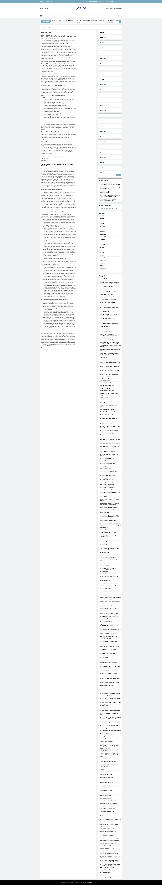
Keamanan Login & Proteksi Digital (107, 482)
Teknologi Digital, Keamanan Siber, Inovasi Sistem (110, 822)
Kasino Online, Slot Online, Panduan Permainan (109, 446)
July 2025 (102, 247)
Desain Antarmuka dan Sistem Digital (107, 318)
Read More (43, 160)
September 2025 (103, 242)
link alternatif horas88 (104, 512)
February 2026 (102, 229)
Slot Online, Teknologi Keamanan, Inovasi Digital (110, 722)
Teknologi (102, 769)
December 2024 (103, 265)
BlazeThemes (89, 882)
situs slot (102, 105)
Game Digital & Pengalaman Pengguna (108, 360)
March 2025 (102, 257)
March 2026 (102, 226)
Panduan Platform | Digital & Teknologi (108, 608)
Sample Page (79, 16)
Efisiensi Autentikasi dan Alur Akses (107, 339)
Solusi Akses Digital (104, 728)
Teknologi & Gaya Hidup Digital (106, 777)
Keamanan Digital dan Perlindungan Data (108, 471)
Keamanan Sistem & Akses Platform (107, 489)
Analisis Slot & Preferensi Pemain (107, 286)
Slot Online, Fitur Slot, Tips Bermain (107, 695)
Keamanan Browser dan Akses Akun (107, 463)
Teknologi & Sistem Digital (105, 798)
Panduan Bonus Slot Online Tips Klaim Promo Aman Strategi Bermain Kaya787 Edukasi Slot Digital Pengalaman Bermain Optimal (109, 548)
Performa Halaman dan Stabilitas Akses (108, 633)
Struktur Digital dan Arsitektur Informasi (108, 761)
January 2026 (102, 231)
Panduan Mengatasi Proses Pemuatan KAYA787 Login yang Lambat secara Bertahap (117, 20)
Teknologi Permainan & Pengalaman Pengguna (109, 840)
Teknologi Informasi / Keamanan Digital (108, 831)
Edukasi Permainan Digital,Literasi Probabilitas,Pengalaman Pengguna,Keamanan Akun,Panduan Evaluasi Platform (109, 336)
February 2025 (102, 260)
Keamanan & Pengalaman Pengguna (107, 451)
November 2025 (103, 236)
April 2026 (102, 223)
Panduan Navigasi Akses (105, 580)
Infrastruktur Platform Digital (106, 421)
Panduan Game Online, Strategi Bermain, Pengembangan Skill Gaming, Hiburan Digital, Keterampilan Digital (109, 570)
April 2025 (102, 255)
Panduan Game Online (104, 565)
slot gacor (65, 186)
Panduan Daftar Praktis (104, 555)
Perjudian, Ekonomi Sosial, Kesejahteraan (108, 636)
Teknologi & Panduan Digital (105, 795)
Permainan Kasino (103, 644)
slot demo (102, 126)
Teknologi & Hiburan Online (105, 779)
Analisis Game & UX (104, 278)
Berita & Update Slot (104, 305)
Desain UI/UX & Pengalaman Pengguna (108, 321)
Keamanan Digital (103, 466)
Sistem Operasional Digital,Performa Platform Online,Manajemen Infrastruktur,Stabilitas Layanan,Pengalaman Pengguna (109, 684)
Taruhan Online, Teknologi (105, 766)
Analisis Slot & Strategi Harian (106, 289)
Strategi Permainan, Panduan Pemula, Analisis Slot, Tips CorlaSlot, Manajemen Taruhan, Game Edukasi (110, 755)
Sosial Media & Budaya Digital (106, 738)
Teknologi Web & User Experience (107, 848)
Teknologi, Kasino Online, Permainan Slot (108, 851)
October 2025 (102, 239)
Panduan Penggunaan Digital (106, 605)
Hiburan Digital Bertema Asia (106, 399)
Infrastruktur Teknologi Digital (106, 423)
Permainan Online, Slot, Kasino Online (107, 653)
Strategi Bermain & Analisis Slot (106, 741)
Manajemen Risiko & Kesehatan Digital (108, 520)
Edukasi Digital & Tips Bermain (106, 331)
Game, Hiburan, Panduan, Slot (106, 382)
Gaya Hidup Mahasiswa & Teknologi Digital (109, 393)
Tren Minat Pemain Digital (105, 872)
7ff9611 (43, 38)
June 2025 (102, 250)
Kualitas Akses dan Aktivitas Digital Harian (109, 507)
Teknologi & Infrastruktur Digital (106, 782)
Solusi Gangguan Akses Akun (106, 736)
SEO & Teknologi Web (104, 670)
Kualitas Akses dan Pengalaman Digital (108, 509)
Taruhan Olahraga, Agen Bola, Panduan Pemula (109, 764)
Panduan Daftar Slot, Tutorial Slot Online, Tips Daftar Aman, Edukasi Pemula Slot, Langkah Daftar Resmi (110, 559)
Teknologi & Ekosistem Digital (106, 774)
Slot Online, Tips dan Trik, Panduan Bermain (109, 725)
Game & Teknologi (103, 357)
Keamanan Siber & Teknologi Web (107, 487)
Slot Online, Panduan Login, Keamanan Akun (109, 708)
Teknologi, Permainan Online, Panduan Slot (109, 853)
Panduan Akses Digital (104, 541)
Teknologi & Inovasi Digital (105, 785)
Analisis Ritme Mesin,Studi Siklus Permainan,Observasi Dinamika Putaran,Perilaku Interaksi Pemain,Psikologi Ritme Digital (110, 282)
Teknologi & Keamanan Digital (106, 787)
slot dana (102, 136)
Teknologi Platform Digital (105, 845)
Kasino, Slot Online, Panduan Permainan (108, 449)
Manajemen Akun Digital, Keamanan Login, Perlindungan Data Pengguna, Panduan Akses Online (109, 517)
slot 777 (101, 100)
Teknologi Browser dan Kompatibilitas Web (109, 803)
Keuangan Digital (103, 496)
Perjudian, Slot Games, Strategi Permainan (108, 641)
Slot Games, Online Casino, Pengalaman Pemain (110, 693)
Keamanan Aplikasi (104, 460)
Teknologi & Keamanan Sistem (106, 793)
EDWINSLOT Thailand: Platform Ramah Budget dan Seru (58, 36)
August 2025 (102, 244)
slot (100, 63)
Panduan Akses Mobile (104, 544)
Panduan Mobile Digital (104, 573)
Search (100, 172)
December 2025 (103, 234)
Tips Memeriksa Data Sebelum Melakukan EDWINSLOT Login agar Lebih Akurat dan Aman (94, 1)
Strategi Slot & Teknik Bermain (106, 758)
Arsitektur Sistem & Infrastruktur (106, 294)
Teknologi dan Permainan (105, 806)
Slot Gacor (102, 79)
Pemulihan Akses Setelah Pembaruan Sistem (109, 618)
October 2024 (102, 270)
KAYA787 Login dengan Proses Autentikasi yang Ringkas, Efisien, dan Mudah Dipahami (75, 20)
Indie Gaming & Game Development (107, 409)
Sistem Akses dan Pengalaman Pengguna (108, 673)
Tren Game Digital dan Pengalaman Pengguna (109, 869)
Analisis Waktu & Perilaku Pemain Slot (108, 291)
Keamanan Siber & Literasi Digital (107, 484)
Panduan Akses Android (105, 539)
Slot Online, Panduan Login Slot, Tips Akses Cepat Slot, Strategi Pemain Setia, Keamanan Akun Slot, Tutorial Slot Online (110, 704)
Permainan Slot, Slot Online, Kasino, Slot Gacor (109, 660)
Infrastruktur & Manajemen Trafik (106, 414)
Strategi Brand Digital (104, 750)
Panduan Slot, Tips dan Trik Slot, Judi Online (109, 613)
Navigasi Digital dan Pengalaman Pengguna (109, 523)
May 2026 (102, 221)
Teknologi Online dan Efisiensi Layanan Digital (109, 838)
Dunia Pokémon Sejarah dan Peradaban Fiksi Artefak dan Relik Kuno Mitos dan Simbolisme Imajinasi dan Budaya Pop (109, 325)
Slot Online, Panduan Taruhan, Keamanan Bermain (110, 710)
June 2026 (102, 218)
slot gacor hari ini (103, 141)
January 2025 (102, 263)
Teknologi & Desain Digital (105, 772)
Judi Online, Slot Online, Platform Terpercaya (109, 430)
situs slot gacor (49, 58)
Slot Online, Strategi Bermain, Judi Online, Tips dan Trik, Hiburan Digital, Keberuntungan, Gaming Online (110, 719)
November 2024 (103, 268)
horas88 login (102, 402)
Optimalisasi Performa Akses (106, 529)
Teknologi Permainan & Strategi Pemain (108, 843)
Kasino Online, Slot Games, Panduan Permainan (110, 443)
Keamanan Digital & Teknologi (106, 468)
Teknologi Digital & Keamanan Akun (107, 808)
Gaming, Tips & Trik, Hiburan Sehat (107, 390)
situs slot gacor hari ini (104, 167)
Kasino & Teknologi (104, 437)
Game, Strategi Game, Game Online (107, 385)
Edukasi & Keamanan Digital (105, 329)
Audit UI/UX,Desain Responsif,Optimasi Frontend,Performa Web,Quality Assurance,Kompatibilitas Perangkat (108, 301)
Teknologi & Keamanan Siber (106, 790)
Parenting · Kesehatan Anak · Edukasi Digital (109, 616)
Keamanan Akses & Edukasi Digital (107, 458)
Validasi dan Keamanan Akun (106, 877)
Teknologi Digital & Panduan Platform (107, 811)
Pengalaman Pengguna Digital (106, 621)
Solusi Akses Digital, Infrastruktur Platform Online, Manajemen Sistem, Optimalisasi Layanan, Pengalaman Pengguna (110, 732)
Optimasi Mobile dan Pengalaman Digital (108, 532)
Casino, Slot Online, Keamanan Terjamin (108, 311)
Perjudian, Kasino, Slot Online (106, 638)
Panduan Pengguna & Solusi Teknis (107, 595)
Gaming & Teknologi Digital (105, 388)
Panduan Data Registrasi (105, 563)
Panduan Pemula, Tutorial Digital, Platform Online (110, 585)
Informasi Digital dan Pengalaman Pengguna (109, 411)
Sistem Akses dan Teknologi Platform (108, 676)
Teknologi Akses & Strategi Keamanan (108, 800)
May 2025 (102, 252)
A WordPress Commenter (105, 208)
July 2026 (102, 215)
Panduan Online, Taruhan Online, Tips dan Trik (109, 583)
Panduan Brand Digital (104, 552)
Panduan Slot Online (104, 611)
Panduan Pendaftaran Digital (106, 588)
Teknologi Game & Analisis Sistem (107, 828)
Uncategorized (103, 875)
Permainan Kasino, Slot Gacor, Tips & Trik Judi (109, 646)
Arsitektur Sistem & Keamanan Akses (107, 297)
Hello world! (114, 208)
